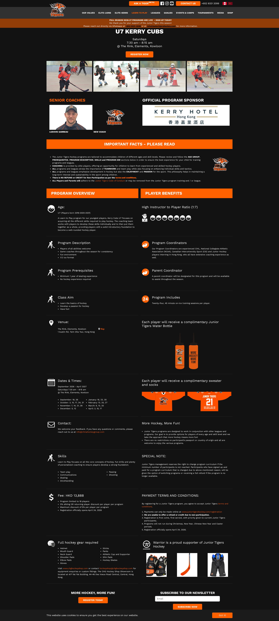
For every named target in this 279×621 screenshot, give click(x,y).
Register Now (139, 54)
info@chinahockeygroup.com (90, 432)
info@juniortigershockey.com (161, 26)
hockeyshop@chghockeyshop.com (116, 568)
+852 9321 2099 (133, 26)
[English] (224, 3)
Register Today (93, 600)
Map (102, 329)
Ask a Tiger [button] (144, 3)
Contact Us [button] (188, 3)
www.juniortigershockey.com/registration (202, 512)
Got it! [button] (222, 615)
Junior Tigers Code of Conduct (110, 181)
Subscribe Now (187, 606)
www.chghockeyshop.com (75, 568)
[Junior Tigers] (57, 10)
